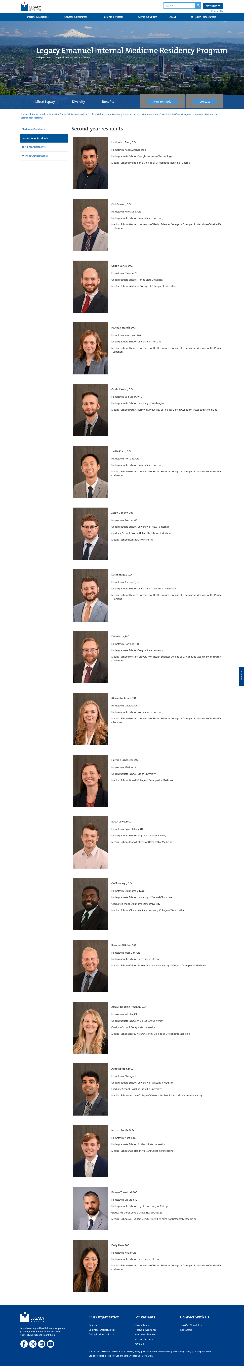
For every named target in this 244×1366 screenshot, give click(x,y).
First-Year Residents (33, 129)
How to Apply (162, 102)
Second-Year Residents (35, 138)
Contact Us (217, 11)
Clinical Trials (141, 1325)
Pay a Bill (139, 1343)
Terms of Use (118, 1351)
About (172, 17)
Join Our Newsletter (191, 1325)
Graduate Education (98, 114)
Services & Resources (75, 17)
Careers (93, 1325)
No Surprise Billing (202, 1351)
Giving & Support (147, 17)
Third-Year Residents (34, 147)
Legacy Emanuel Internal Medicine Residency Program (163, 114)
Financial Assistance (145, 1329)
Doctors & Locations (37, 17)
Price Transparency (182, 1351)
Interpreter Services (145, 1334)
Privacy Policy (133, 1351)
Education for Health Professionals (67, 114)
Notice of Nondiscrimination (156, 1351)
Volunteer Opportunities (102, 1329)
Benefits (108, 101)
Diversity (78, 101)
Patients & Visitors (113, 17)
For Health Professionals (203, 17)
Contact (205, 102)
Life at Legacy (45, 101)
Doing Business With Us (101, 1334)
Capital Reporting (97, 1355)
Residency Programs (122, 114)
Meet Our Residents (205, 114)
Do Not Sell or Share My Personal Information (130, 1355)
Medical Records (143, 1339)
